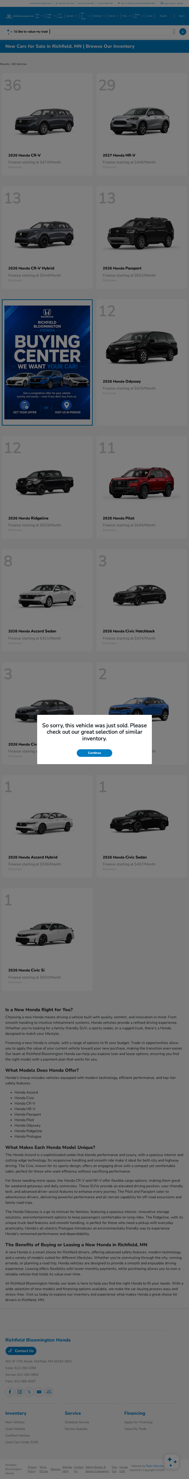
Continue (94, 753)
